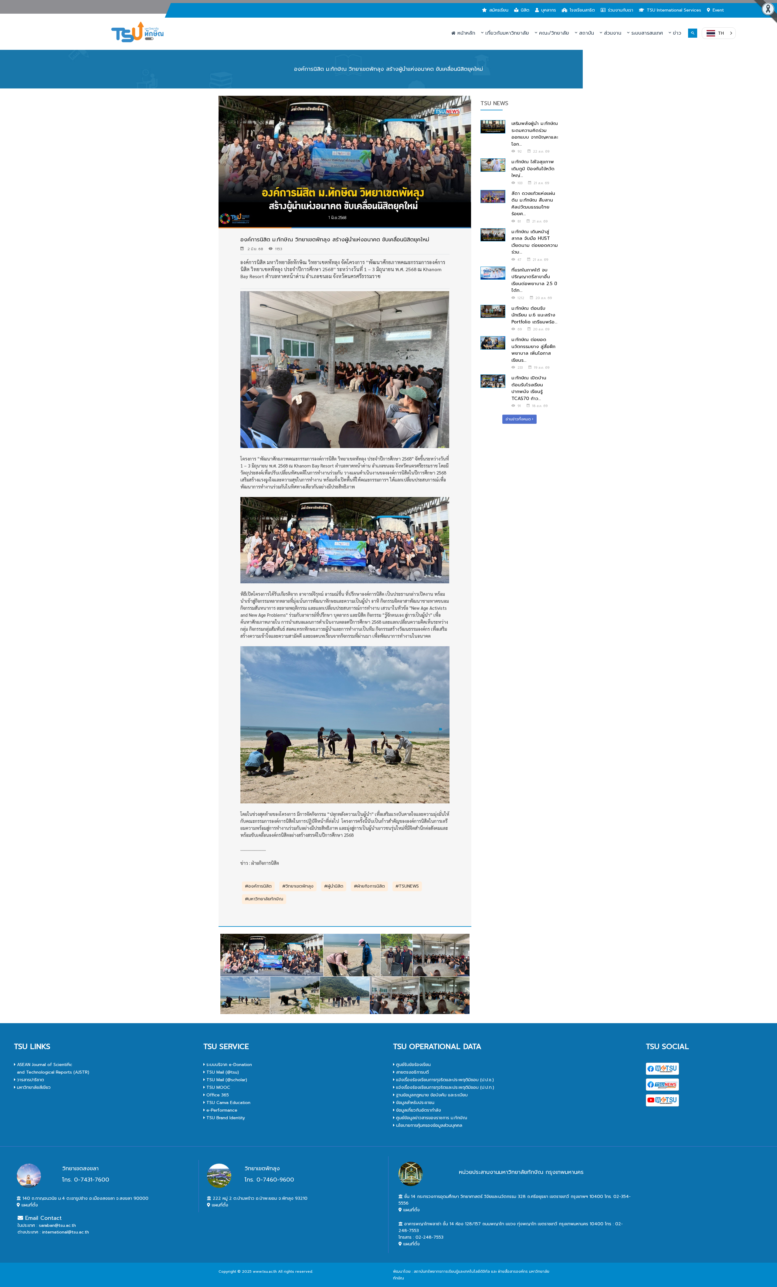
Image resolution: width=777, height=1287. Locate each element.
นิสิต (525, 10)
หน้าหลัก (465, 33)
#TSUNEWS (407, 886)
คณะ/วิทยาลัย (553, 33)
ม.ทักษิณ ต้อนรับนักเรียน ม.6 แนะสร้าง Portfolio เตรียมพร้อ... (534, 315)
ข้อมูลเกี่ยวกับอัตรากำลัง (418, 1110)
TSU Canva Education (227, 1102)
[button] (718, 33)
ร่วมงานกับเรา (620, 10)
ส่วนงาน (611, 33)
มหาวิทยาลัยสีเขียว (33, 1087)
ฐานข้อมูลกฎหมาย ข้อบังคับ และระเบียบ (431, 1095)
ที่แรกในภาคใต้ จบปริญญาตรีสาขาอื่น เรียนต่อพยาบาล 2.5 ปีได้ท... (534, 280)
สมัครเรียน (498, 10)
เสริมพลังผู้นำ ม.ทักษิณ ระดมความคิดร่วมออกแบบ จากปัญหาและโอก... (534, 133)
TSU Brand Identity (225, 1118)
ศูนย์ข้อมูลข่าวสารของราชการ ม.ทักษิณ (431, 1118)
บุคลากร (548, 10)
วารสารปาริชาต (29, 1080)
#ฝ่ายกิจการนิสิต (369, 886)
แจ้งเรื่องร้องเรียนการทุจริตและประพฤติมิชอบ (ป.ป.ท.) (444, 1087)
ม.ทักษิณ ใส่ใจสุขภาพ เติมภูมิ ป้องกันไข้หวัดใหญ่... (533, 168)
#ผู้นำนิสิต (333, 886)
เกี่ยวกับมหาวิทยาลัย (506, 33)
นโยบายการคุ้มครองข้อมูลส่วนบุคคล (428, 1125)
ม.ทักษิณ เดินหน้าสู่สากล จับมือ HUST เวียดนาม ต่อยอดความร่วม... (534, 242)
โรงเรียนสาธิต (582, 10)
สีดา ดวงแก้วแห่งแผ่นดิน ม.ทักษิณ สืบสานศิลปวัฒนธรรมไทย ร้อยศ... (533, 203)
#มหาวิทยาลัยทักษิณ (264, 899)
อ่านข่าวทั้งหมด (519, 419)
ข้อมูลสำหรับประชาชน (414, 1102)
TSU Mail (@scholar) (226, 1080)
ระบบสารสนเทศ (646, 33)
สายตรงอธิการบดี (412, 1072)
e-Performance (221, 1110)
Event (718, 10)
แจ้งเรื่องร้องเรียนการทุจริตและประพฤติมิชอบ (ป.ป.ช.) (444, 1080)
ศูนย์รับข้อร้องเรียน (413, 1064)
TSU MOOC (217, 1087)
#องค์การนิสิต (258, 886)
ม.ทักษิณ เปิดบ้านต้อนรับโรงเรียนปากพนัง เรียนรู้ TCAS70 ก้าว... (528, 388)
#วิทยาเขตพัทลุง (298, 886)
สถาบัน (585, 33)
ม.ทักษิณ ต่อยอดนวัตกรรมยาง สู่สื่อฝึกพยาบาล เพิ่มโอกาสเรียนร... (533, 350)
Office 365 (217, 1095)
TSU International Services (674, 10)
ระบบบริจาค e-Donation (228, 1064)
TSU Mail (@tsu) (222, 1072)
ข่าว (676, 33)
